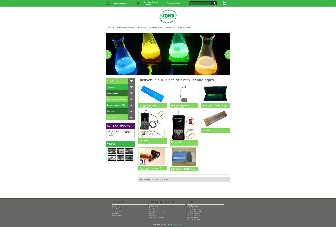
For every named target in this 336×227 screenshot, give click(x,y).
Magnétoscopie (113, 81)
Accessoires (112, 117)
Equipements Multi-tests (116, 99)
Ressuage (111, 87)
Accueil (111, 28)
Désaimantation (113, 93)
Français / (170, 3)
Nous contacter (184, 28)
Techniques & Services (126, 28)
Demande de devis (151, 2)
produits (147, 4)
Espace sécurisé (120, 3)
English (177, 3)
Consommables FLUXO (116, 105)
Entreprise (142, 28)
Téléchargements (155, 28)
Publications (170, 28)
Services (110, 111)
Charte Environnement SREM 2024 (153, 179)
